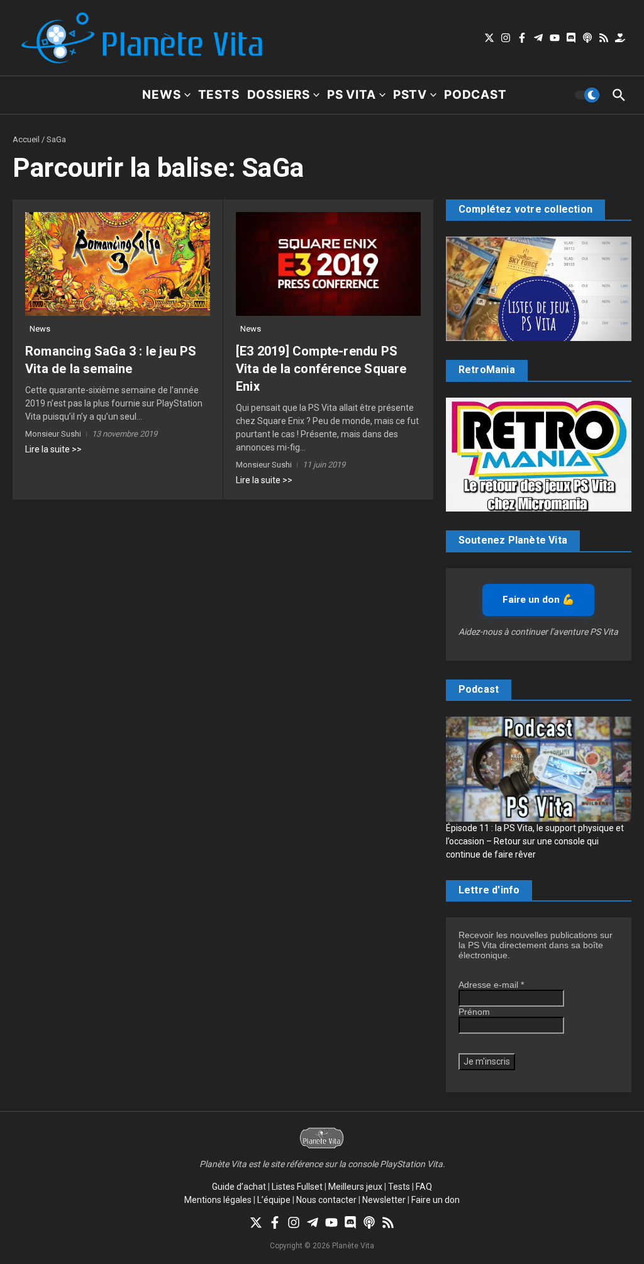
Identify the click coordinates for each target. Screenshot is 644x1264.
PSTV (410, 94)
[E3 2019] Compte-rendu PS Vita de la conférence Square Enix (321, 369)
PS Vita (351, 94)
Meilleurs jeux (355, 1187)
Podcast (475, 94)
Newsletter (384, 1200)
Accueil (26, 139)
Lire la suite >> (53, 449)
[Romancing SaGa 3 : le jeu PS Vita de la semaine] (117, 264)
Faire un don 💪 (538, 599)
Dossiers (278, 94)
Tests (219, 94)
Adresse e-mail (491, 985)
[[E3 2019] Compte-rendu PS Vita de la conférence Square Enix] (328, 264)
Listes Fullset (297, 1187)
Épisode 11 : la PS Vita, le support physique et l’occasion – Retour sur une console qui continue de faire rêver (535, 841)
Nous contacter (326, 1200)
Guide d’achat (239, 1187)
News (161, 94)
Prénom (474, 1012)
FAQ (424, 1187)
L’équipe (274, 1200)
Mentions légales (218, 1200)
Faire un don (435, 1200)
